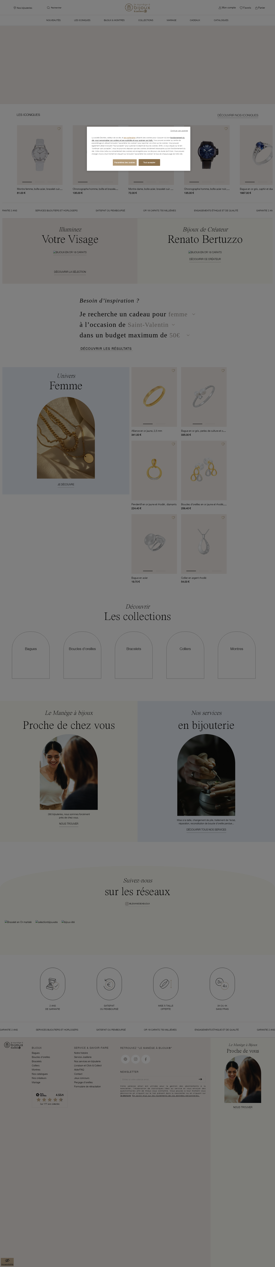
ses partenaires (129, 138)
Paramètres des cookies (124, 163)
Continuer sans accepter (179, 131)
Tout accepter (149, 163)
